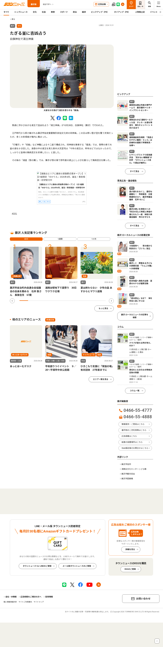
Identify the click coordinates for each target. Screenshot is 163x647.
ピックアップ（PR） (100, 12)
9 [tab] (92, 300)
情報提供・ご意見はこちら (133, 424)
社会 (44, 12)
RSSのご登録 (130, 569)
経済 (84, 12)
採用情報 (49, 597)
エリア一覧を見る (100, 379)
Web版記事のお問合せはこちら (135, 448)
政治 (75, 12)
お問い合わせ (143, 598)
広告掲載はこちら (129, 436)
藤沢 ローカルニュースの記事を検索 (134, 316)
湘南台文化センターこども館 (133, 469)
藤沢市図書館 (127, 478)
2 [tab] (32, 300)
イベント (154, 12)
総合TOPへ (47, 4)
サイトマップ (39, 602)
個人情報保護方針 (10, 602)
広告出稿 (102, 4)
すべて (6, 12)
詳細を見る (130, 549)
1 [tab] (23, 300)
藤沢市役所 (126, 464)
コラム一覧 (134, 391)
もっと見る (103, 308)
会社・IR (140, 6)
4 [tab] (49, 300)
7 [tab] (75, 300)
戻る (13, 19)
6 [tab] (67, 300)
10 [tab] (101, 300)
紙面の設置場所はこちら (132, 442)
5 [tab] (58, 300)
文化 (35, 12)
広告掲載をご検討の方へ (30, 597)
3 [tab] (41, 300)
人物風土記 (140, 12)
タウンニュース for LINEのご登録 (37, 566)
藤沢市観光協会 (128, 474)
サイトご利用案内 (25, 602)
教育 (53, 12)
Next (111, 300)
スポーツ (64, 12)
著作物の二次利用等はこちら (134, 430)
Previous (12, 300)
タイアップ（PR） (122, 12)
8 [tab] (84, 300)
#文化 (14, 213)
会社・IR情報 (11, 597)
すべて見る (134, 171)
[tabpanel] (62, 78)
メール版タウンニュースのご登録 (77, 566)
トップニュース (21, 12)
